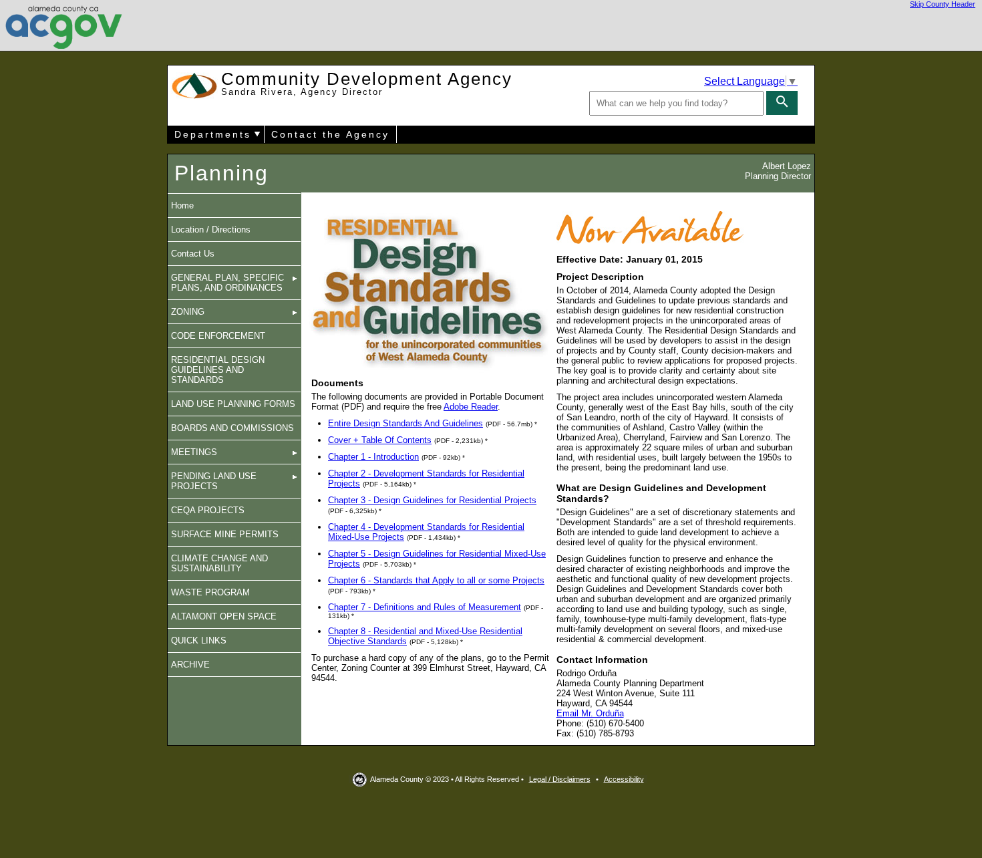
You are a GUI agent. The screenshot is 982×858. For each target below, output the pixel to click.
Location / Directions (211, 230)
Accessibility (624, 779)
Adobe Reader (471, 407)
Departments (212, 134)
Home (182, 205)
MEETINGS (194, 452)
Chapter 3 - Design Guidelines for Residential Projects (432, 500)
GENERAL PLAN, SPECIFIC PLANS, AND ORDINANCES (227, 283)
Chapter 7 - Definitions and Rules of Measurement (424, 607)
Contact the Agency (330, 134)
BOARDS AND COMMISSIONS (232, 428)
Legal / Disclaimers (560, 779)
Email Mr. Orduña (590, 713)
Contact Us (192, 254)
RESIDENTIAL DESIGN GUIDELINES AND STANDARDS (218, 370)
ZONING (187, 312)
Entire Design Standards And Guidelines (405, 423)
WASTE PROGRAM (210, 592)
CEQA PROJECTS (207, 510)
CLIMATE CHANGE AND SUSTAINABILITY (219, 563)
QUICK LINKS (198, 640)
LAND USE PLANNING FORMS (233, 404)
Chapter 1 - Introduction (373, 457)
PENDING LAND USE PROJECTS (214, 481)
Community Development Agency (366, 83)
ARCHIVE (190, 665)
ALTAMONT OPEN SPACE (224, 616)
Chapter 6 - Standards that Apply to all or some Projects (436, 580)
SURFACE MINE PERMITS (225, 534)
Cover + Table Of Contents (380, 440)
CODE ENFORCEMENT (218, 336)
